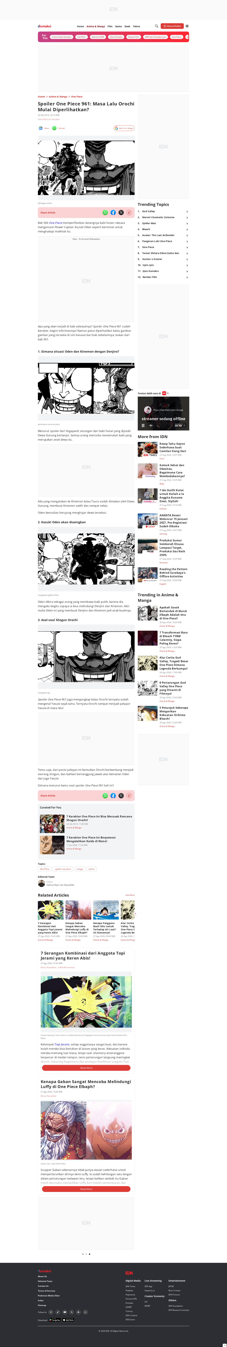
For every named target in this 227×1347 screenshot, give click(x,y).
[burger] (187, 26)
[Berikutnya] (135, 914)
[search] (157, 26)
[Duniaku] (44, 26)
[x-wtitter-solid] (121, 212)
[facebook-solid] (113, 212)
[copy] (129, 212)
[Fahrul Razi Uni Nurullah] (41, 883)
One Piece (55, 223)
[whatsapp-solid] (105, 212)
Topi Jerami (62, 1044)
